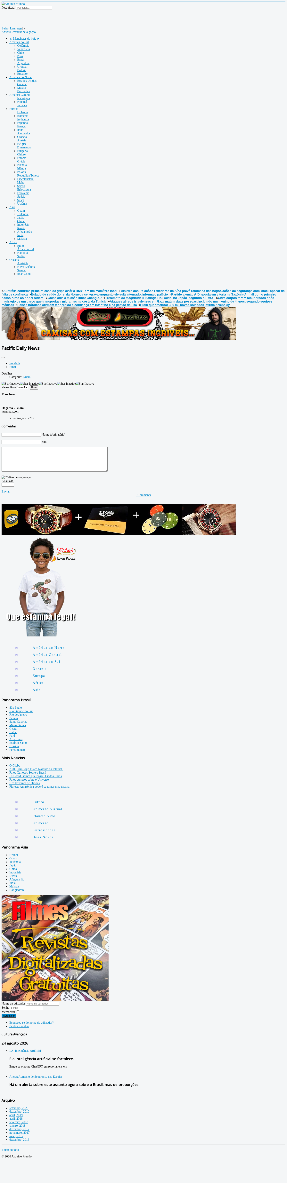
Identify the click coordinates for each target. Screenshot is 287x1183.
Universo (41, 823)
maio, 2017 (16, 1136)
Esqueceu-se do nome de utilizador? (31, 1022)
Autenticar (9, 1015)
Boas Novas (43, 837)
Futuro (38, 802)
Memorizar (8, 1011)
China (13, 869)
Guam (26, 377)
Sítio (44, 441)
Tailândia (15, 862)
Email (13, 366)
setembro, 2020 (18, 1108)
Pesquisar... (8, 7)
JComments (143, 495)
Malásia (14, 886)
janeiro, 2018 (17, 1125)
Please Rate (9, 387)
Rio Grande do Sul (21, 711)
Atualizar (7, 480)
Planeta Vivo (44, 816)
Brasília (14, 746)
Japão (12, 865)
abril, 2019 (16, 1115)
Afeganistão (16, 879)
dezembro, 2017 (19, 1129)
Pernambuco (17, 749)
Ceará (13, 728)
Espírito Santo (18, 742)
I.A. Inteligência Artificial (25, 1050)
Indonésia (15, 872)
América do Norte (48, 648)
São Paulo (15, 707)
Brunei (13, 854)
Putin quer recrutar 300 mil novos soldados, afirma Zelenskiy (185, 305)
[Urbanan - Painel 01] (119, 339)
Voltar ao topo (10, 1149)
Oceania (40, 669)
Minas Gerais (17, 725)
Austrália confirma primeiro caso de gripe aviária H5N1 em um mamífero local (60, 291)
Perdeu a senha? (19, 1026)
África (38, 683)
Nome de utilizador (13, 1003)
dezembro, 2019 (19, 1111)
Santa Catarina (18, 721)
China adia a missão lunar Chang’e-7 (75, 298)
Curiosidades (44, 830)
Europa (39, 676)
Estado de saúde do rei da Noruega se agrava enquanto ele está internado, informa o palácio (99, 294)
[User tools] (3, 357)
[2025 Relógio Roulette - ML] (119, 534)
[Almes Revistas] (55, 999)
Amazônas (15, 739)
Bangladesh (16, 890)
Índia (12, 883)
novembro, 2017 (19, 1132)
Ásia (37, 690)
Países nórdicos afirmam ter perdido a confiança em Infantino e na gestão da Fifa (77, 305)
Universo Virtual (47, 809)
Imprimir (14, 363)
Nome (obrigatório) (53, 434)
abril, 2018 (16, 1118)
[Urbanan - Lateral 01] (41, 635)
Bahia (13, 732)
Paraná (13, 718)
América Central (47, 655)
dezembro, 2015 (19, 1139)
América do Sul (46, 662)
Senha (6, 1007)
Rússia (13, 876)
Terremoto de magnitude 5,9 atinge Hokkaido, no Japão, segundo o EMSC (160, 298)
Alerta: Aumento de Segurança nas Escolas (35, 1076)
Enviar (6, 491)
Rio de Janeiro (18, 714)
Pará (12, 735)
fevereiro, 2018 (18, 1122)
